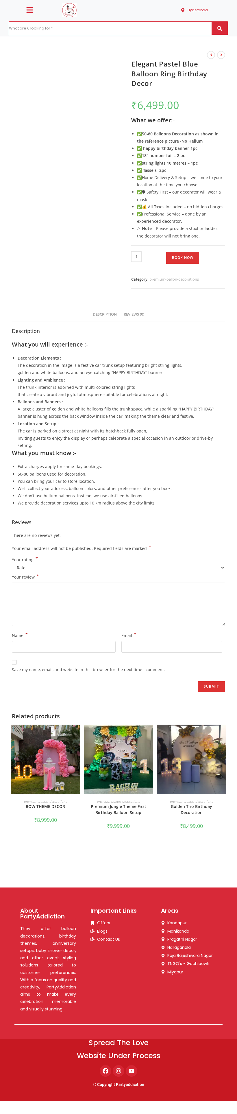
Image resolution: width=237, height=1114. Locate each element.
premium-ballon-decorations (174, 279)
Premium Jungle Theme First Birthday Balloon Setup (118, 809)
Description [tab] (105, 314)
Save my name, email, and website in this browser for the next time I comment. (88, 669)
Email (128, 635)
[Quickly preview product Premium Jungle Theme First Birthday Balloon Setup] (150, 735)
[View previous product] (211, 55)
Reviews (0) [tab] (134, 314)
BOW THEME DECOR (45, 806)
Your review (25, 576)
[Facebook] (105, 1071)
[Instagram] (118, 1071)
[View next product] (221, 55)
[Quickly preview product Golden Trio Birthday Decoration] (223, 735)
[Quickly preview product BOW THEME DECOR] (77, 735)
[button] (29, 10)
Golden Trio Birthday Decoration (191, 809)
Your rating (25, 560)
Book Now (182, 257)
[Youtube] (131, 1071)
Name (20, 635)
